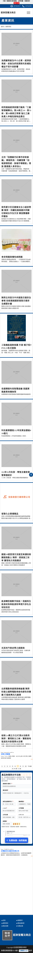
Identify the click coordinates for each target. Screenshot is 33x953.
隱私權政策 (21, 923)
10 (25, 766)
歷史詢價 (5, 926)
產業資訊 (5, 923)
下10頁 (30, 766)
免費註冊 (20, 926)
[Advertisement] (16, 869)
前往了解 (16, 3)
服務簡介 (20, 920)
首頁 (4, 920)
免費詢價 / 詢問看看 (18, 840)
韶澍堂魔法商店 (8, 12)
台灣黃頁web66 (24, 950)
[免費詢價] (31, 475)
